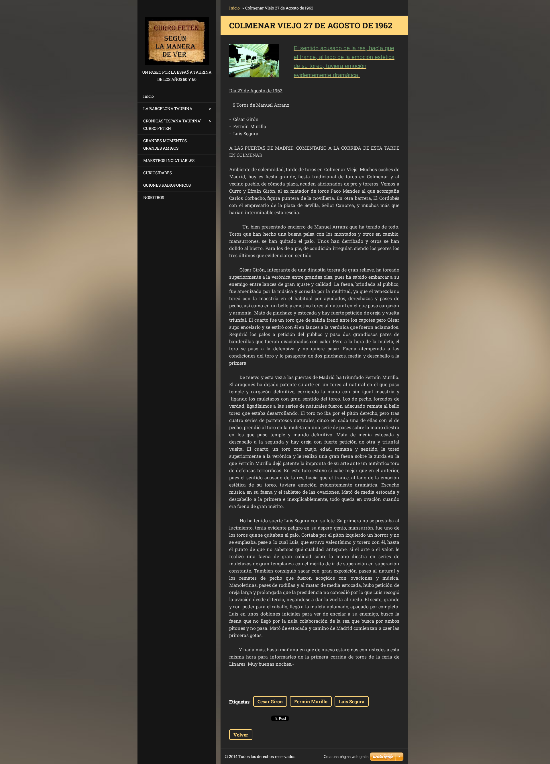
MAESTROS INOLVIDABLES (169, 160)
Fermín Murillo (310, 701)
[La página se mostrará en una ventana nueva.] (254, 61)
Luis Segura (351, 701)
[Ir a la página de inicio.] (177, 34)
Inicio (148, 96)
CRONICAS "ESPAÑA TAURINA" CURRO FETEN (172, 124)
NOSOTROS (153, 197)
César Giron (270, 701)
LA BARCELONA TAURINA (167, 108)
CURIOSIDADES (157, 172)
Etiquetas (239, 702)
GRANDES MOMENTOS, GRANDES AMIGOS (165, 144)
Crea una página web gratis (346, 757)
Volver (240, 735)
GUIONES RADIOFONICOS (167, 185)
